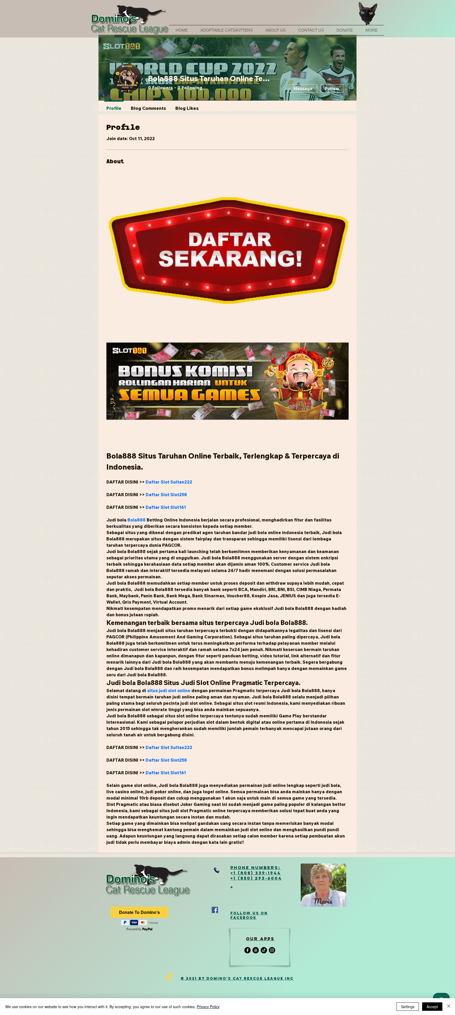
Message (303, 88)
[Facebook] (215, 910)
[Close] (449, 1006)
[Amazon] (256, 950)
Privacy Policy (208, 1006)
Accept (432, 1006)
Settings (407, 1006)
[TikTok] (264, 950)
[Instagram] (272, 950)
